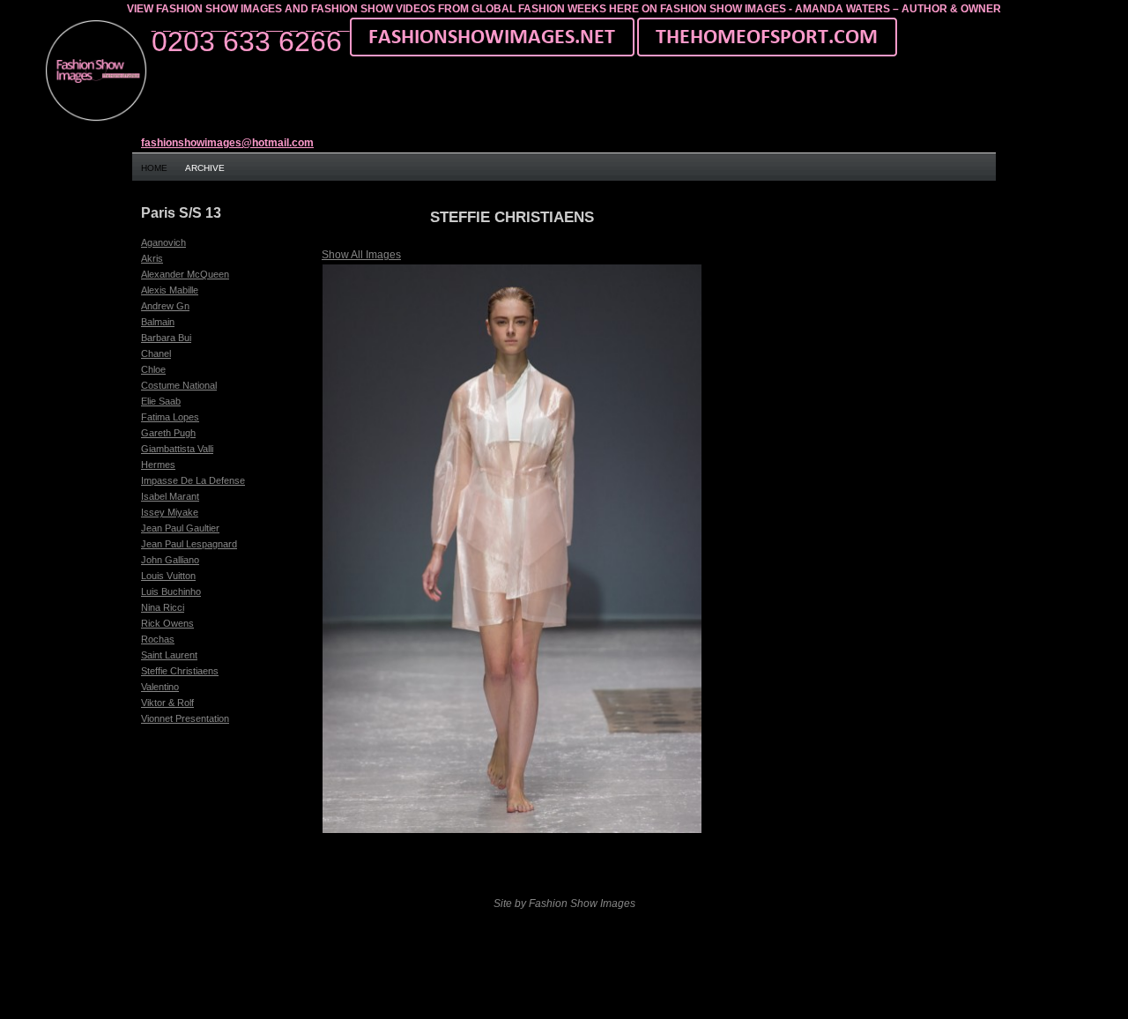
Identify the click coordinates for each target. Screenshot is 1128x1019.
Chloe (153, 369)
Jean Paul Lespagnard (189, 544)
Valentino (160, 686)
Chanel (156, 353)
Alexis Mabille (169, 290)
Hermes (158, 464)
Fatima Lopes (170, 417)
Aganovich (163, 242)
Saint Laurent (169, 655)
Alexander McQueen (185, 274)
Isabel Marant (170, 496)
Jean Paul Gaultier (180, 528)
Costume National (179, 385)
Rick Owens (167, 623)
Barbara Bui (166, 337)
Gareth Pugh (168, 433)
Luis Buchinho (171, 591)
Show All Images (361, 255)
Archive (205, 168)
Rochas (157, 639)
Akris (152, 258)
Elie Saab (161, 401)
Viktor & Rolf (167, 702)
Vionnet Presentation (185, 718)
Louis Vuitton (168, 575)
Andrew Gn (165, 306)
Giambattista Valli (177, 448)
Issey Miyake (169, 512)
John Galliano (170, 559)
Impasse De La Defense (193, 480)
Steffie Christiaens (180, 671)
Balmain (157, 321)
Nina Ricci (162, 607)
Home (154, 168)
